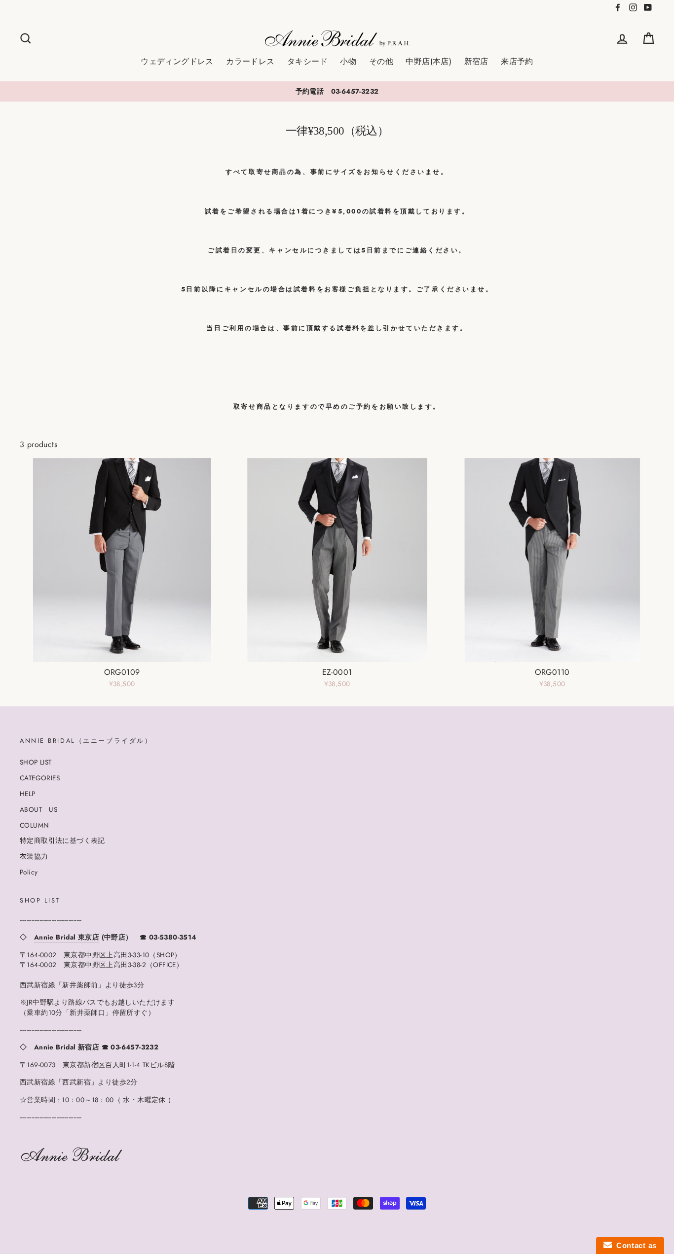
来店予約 (517, 61)
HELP (28, 794)
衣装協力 (34, 856)
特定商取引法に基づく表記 (62, 840)
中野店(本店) (428, 61)
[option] (337, 91)
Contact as (634, 1245)
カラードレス (250, 61)
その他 (381, 61)
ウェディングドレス (177, 61)
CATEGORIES (40, 778)
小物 (348, 61)
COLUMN (34, 825)
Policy (28, 872)
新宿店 (476, 61)
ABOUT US (38, 809)
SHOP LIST (36, 762)
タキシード (307, 61)
